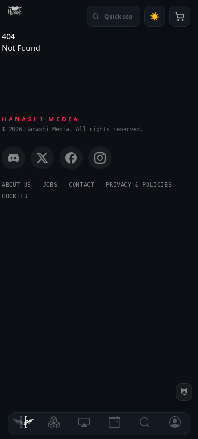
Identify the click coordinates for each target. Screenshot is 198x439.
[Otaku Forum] (184, 392)
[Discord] (13, 157)
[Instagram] (99, 157)
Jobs (50, 184)
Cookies (14, 196)
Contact (81, 184)
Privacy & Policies (139, 184)
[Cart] (179, 16)
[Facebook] (71, 157)
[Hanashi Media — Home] (15, 10)
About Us (16, 184)
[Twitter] (42, 157)
